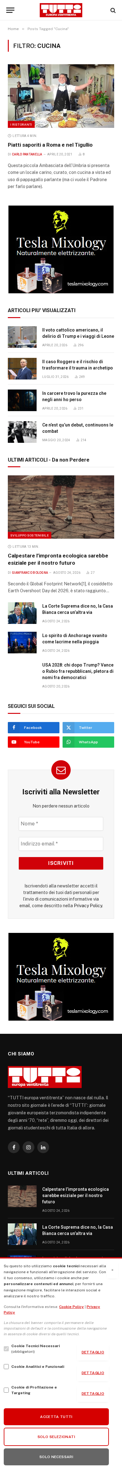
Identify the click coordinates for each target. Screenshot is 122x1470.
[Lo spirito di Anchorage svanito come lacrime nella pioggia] (22, 642)
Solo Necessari (56, 1457)
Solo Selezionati (56, 1437)
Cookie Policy (71, 1307)
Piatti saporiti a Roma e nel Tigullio (50, 145)
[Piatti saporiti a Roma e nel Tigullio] (61, 96)
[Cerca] (112, 10)
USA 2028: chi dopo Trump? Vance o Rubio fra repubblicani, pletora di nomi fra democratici (78, 671)
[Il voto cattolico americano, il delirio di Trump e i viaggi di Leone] (22, 337)
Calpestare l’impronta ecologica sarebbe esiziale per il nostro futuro (75, 1195)
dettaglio (93, 1352)
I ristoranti (21, 124)
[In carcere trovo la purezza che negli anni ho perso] (22, 400)
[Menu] (10, 10)
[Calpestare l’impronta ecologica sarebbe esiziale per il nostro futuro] (61, 507)
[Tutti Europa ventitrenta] (61, 10)
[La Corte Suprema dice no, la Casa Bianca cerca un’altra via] (22, 613)
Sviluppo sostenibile (29, 535)
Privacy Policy (88, 905)
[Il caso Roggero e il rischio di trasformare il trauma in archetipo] (22, 368)
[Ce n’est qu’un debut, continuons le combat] (22, 432)
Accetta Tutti (56, 1417)
